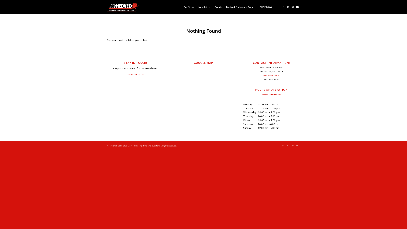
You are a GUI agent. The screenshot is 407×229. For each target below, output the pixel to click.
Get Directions (271, 75)
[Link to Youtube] (297, 7)
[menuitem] (188, 7)
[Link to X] (287, 7)
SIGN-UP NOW (135, 74)
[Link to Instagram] (292, 7)
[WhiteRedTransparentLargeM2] (122, 7)
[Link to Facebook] (283, 7)
